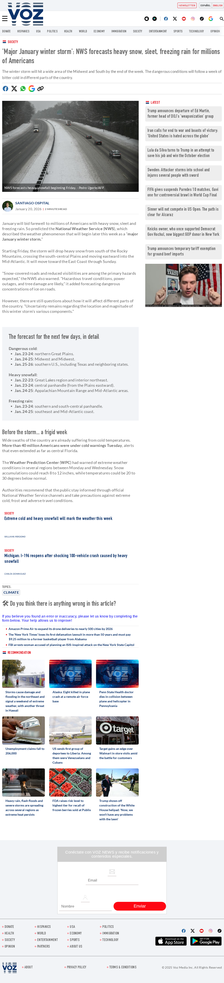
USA (38, 31)
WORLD (83, 31)
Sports (178, 31)
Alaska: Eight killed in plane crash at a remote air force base (71, 696)
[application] (183, 285)
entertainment (158, 31)
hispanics (23, 31)
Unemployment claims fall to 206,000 (24, 751)
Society (13, 42)
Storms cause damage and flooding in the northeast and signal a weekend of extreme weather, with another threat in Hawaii (25, 701)
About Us (76, 947)
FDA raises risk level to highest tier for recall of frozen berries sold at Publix (71, 805)
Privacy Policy (76, 967)
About (28, 967)
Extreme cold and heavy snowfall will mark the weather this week (58, 518)
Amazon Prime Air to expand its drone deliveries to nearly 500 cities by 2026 (61, 629)
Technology (196, 31)
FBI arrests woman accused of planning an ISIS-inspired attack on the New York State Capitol (71, 645)
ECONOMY (99, 31)
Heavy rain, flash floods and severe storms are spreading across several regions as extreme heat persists (24, 807)
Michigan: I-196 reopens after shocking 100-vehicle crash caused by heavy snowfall (66, 559)
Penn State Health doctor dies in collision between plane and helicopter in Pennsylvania (116, 699)
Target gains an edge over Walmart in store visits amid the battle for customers (118, 753)
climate (11, 592)
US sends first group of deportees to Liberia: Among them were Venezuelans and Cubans (71, 755)
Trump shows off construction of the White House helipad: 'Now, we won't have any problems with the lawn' (117, 810)
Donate (6, 31)
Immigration (118, 31)
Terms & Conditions (122, 967)
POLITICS (52, 31)
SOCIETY (137, 31)
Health (68, 31)
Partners (43, 947)
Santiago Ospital (32, 203)
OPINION (215, 31)
